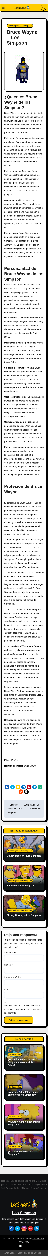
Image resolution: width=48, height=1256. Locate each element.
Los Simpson (24, 1213)
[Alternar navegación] (3, 8)
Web (6, 989)
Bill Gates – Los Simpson (21, 885)
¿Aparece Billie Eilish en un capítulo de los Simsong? (23, 1093)
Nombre (8, 965)
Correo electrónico (13, 977)
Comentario (10, 953)
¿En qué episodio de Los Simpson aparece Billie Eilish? (21, 1062)
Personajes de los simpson (20, 26)
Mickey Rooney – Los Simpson (24, 915)
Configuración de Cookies (29, 1253)
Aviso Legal (9, 1253)
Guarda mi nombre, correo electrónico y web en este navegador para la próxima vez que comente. (24, 1009)
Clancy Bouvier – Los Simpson (24, 856)
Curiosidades (15, 1054)
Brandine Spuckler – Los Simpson (15, 809)
